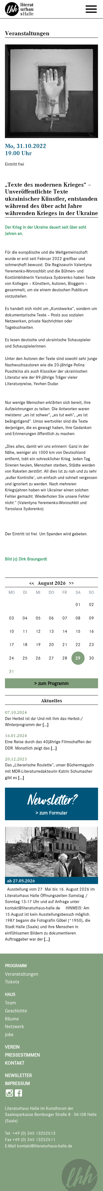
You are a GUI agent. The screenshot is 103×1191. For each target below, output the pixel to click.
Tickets (12, 982)
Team (10, 1003)
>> (71, 583)
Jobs (9, 1035)
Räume (12, 1019)
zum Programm (53, 683)
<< (31, 583)
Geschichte (16, 1011)
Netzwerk (14, 1026)
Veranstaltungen (21, 974)
